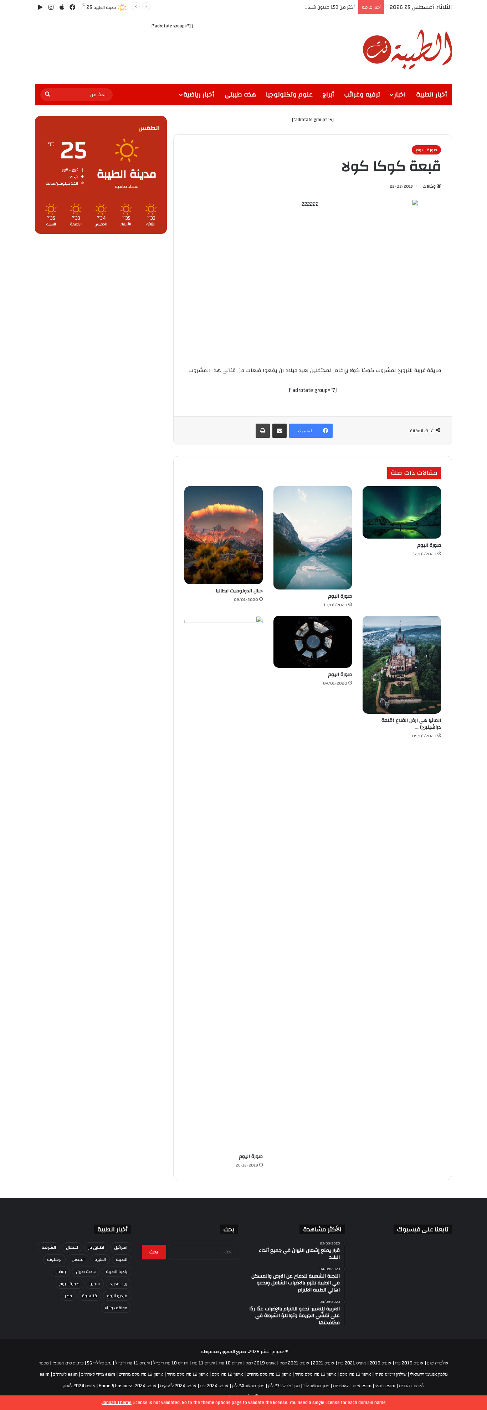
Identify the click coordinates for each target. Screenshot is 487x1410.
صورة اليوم (426, 150)
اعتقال (72, 1247)
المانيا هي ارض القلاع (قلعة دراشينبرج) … (411, 724)
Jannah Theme (117, 1402)
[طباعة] (263, 431)
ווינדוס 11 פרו (203, 1363)
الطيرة (100, 1259)
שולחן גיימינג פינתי (390, 1374)
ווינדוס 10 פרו (230, 1363)
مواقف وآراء (116, 1308)
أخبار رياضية (198, 94)
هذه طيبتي (240, 94)
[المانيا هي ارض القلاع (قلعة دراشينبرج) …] (402, 665)
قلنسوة (89, 1296)
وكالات (429, 186)
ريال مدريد (118, 1284)
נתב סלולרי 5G (99, 1363)
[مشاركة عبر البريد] (279, 431)
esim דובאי (385, 1386)
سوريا (94, 1284)
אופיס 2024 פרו (214, 1386)
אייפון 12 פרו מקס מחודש (141, 1374)
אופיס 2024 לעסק (79, 1386)
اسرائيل (120, 1247)
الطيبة (121, 1259)
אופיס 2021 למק (294, 1363)
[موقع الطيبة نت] (407, 50)
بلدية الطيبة (116, 1271)
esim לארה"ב (65, 1374)
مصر (68, 1296)
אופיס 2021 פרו (352, 1363)
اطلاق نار (96, 1247)
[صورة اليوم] (402, 512)
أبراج (328, 94)
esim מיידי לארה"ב (98, 1374)
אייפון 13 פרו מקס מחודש (269, 1374)
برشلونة (54, 1259)
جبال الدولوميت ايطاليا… (237, 591)
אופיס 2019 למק (261, 1363)
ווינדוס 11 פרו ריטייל (132, 1363)
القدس (78, 1259)
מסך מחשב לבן (316, 1386)
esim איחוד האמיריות (352, 1386)
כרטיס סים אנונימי (67, 1363)
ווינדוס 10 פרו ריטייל (170, 1363)
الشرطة (49, 1247)
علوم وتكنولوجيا (289, 94)
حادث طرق (86, 1271)
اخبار (400, 94)
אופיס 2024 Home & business (128, 1386)
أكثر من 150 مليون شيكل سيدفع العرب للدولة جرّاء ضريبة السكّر (292, 7)
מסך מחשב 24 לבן (248, 1386)
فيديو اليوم (117, 1296)
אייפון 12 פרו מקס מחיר (187, 1374)
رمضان (60, 1271)
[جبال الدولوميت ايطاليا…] (223, 535)
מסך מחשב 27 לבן (284, 1386)
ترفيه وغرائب (362, 94)
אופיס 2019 (380, 1363)
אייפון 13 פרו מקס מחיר (315, 1374)
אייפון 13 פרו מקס (355, 1374)
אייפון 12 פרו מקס (227, 1374)
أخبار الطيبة (431, 94)
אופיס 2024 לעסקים (178, 1386)
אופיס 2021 (323, 1363)
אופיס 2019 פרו (409, 1363)
